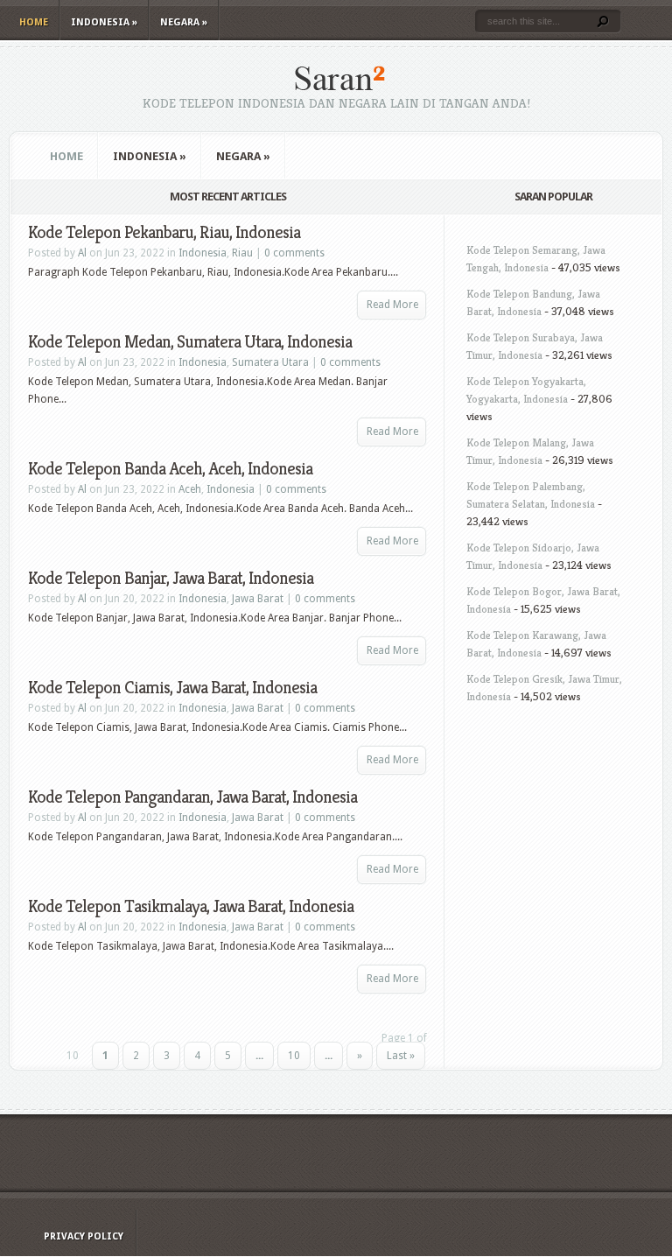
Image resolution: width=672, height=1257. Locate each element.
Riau (242, 253)
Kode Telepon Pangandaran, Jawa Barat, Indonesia (192, 797)
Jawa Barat (258, 599)
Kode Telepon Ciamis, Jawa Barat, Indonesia (172, 688)
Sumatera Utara (270, 362)
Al (82, 253)
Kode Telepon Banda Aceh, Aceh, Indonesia (170, 469)
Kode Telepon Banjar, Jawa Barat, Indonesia (170, 578)
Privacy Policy (83, 1236)
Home (33, 22)
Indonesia (104, 22)
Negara (183, 22)
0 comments (294, 253)
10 (294, 1056)
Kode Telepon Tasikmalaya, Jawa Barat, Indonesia (191, 906)
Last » (401, 1056)
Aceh (189, 489)
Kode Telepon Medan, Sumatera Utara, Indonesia (190, 342)
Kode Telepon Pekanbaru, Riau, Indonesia (164, 232)
